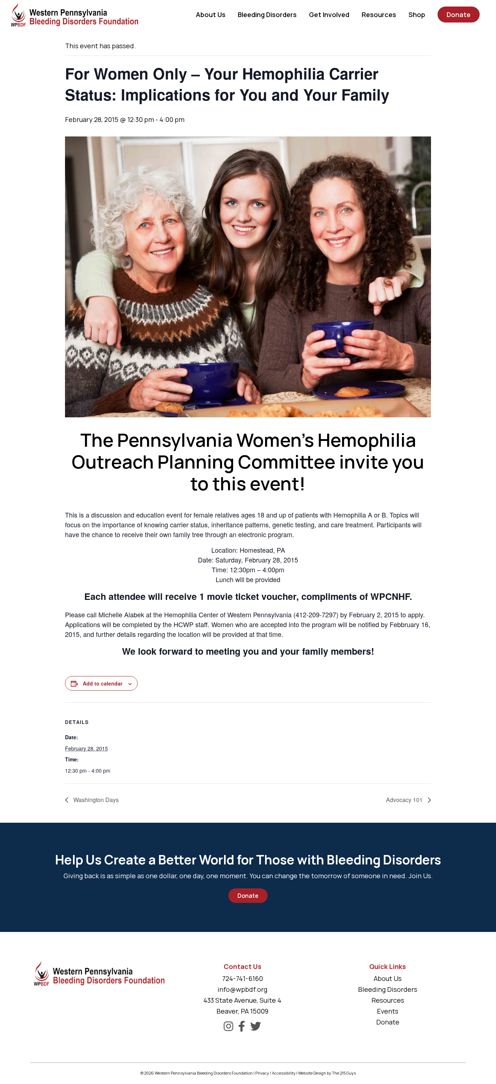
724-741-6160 (242, 978)
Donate (248, 896)
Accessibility (284, 1073)
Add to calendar (102, 683)
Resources (387, 1000)
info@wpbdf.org (242, 989)
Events (387, 1011)
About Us (388, 978)
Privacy (262, 1073)
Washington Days (95, 799)
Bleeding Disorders (387, 989)
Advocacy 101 (405, 799)
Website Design (312, 1073)
